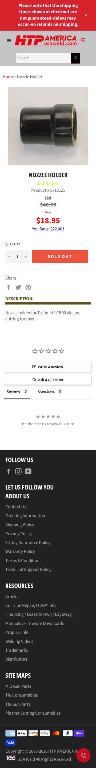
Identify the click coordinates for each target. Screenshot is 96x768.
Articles (12, 596)
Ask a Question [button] (50, 379)
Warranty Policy (20, 551)
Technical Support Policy (28, 569)
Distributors (16, 659)
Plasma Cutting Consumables (33, 713)
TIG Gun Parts (17, 704)
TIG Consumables (21, 695)
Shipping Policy (19, 524)
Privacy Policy (18, 534)
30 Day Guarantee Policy (27, 542)
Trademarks (16, 650)
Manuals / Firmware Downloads (34, 623)
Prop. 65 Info (17, 632)
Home (8, 77)
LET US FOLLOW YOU (29, 487)
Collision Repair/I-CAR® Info (30, 605)
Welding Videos (19, 641)
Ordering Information (25, 516)
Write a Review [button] (50, 366)
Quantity (12, 244)
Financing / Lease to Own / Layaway (38, 614)
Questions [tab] (46, 391)
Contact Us (15, 507)
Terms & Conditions (23, 560)
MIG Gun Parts (18, 686)
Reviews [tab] (14, 391)
